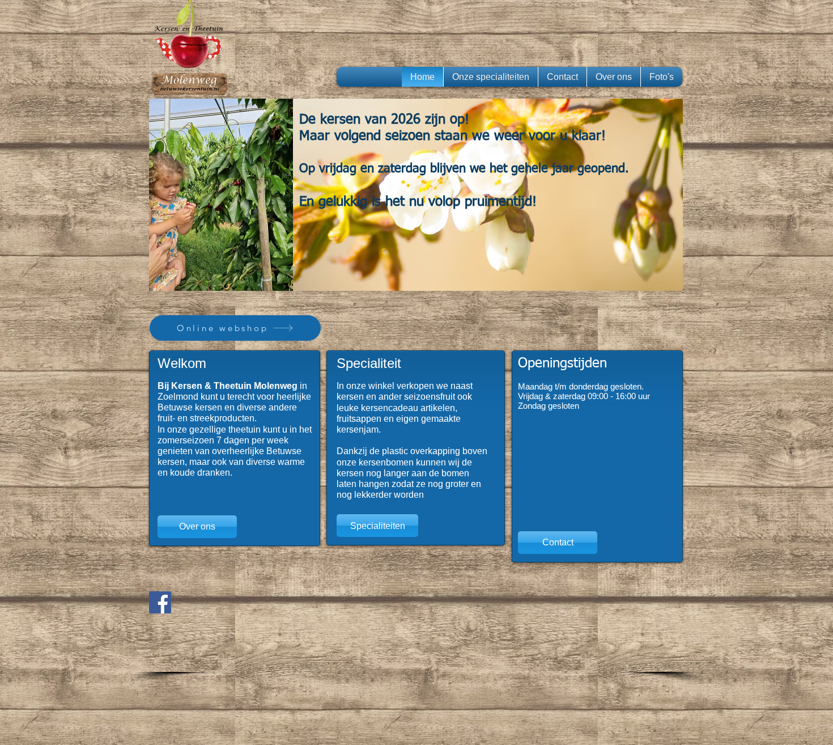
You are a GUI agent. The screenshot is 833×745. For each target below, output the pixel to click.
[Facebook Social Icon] (160, 602)
